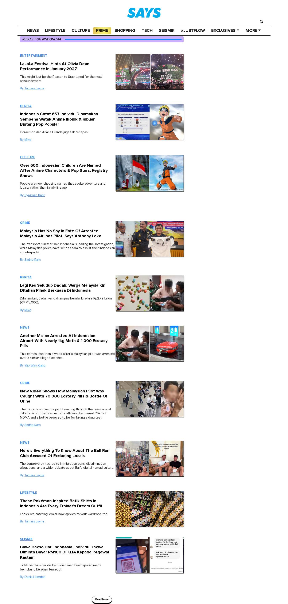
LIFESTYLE (55, 30)
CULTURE (81, 30)
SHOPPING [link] (124, 30)
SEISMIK (167, 30)
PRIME (102, 30)
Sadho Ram (32, 259)
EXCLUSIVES (223, 30)
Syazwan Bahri (34, 195)
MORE (251, 30)
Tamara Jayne (34, 88)
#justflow (193, 30)
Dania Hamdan (34, 576)
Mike (27, 139)
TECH (147, 30)
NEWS (33, 30)
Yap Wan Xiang (35, 365)
